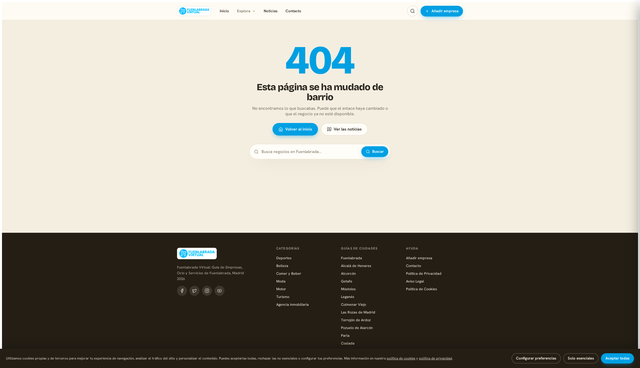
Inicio (224, 11)
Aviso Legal (415, 281)
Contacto (293, 11)
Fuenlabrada (351, 258)
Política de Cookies (421, 288)
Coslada (347, 343)
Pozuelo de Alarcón (357, 327)
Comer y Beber (288, 273)
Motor (281, 288)
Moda (281, 281)
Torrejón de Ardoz (356, 320)
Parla (345, 335)
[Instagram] (207, 291)
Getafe (346, 281)
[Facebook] (182, 291)
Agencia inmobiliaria (292, 304)
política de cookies (401, 358)
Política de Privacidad (424, 273)
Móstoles (348, 288)
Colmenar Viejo (353, 304)
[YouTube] (219, 291)
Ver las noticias (348, 129)
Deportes (284, 258)
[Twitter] (195, 291)
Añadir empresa (445, 11)
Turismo (282, 296)
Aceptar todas (618, 358)
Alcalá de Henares (356, 265)
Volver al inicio (298, 129)
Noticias (271, 11)
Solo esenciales (581, 358)
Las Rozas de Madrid (358, 312)
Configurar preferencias (536, 358)
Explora (243, 11)
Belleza (282, 265)
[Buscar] (412, 11)
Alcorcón (348, 273)
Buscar (378, 151)
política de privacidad (435, 358)
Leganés (347, 296)
